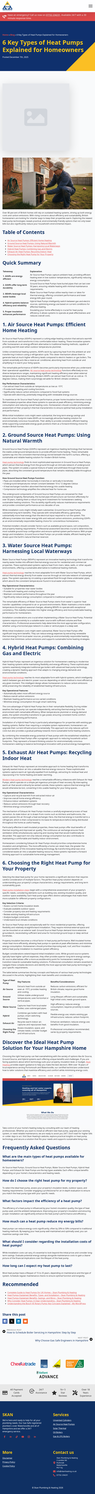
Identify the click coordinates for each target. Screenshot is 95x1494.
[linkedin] (11, 1437)
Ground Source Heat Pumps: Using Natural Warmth (31, 243)
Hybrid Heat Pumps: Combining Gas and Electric (29, 249)
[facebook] (4, 1437)
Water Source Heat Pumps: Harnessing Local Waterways (33, 246)
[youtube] (23, 1437)
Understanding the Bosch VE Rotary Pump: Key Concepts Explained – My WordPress (46, 1303)
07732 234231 (53, 14)
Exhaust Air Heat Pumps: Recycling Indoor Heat (29, 251)
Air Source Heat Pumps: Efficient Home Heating (29, 240)
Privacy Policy (8, 1462)
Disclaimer (7, 1458)
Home (5, 34)
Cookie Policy (8, 1466)
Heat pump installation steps (15, 890)
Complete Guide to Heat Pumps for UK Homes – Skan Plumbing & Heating (42, 1292)
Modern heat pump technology (17, 779)
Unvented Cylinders (62, 1420)
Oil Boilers (58, 1432)
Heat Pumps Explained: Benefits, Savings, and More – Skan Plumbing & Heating (44, 1298)
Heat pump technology (13, 462)
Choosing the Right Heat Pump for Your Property (30, 254)
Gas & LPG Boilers (61, 1436)
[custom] (17, 1437)
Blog (12, 34)
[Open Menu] (91, 6)
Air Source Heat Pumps (64, 1424)
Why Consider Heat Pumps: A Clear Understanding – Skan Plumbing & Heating (44, 1300)
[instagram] (29, 1437)
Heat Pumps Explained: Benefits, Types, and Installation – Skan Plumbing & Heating (46, 1295)
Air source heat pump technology (46, 370)
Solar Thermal (59, 1428)
